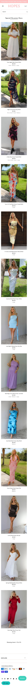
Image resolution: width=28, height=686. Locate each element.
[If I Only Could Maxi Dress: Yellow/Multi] (14, 230)
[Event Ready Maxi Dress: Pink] (14, 467)
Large (17, 65)
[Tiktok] (16, 679)
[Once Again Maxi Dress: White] (14, 41)
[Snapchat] (13, 679)
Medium (14, 65)
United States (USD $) (6, 666)
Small (10, 65)
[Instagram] (4, 679)
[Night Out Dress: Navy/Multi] (14, 88)
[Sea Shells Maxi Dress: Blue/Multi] (14, 420)
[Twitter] (8, 679)
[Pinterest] (10, 679)
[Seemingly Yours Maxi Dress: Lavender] (14, 372)
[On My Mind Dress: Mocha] (14, 514)
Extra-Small (10, 112)
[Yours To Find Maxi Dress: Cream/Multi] (14, 183)
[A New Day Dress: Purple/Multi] (14, 136)
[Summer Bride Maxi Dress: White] (14, 278)
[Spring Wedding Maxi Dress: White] (14, 562)
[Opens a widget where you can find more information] (6, 683)
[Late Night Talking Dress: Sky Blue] (14, 325)
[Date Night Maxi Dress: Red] (14, 609)
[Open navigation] (4, 6)
